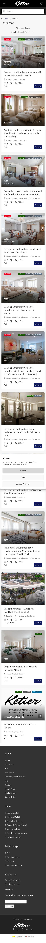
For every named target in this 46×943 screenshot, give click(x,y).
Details (38, 86)
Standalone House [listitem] (13, 857)
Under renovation (35, 97)
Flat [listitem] (8, 853)
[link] (23, 52)
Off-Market (27, 692)
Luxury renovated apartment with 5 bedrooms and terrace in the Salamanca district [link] (22, 432)
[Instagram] (23, 929)
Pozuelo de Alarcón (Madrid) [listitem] (17, 825)
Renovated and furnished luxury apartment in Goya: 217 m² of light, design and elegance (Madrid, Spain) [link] (22, 551)
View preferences (23, 484)
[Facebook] (13, 929)
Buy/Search (9, 765)
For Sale (21, 39)
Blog (6, 781)
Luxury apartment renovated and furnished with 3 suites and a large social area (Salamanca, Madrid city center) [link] (22, 371)
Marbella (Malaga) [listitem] (13, 829)
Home (6, 18)
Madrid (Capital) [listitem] (13, 813)
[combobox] (26, 32)
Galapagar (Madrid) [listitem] (14, 837)
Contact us (9, 889)
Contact (8, 785)
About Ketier (9, 773)
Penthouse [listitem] (10, 861)
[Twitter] (18, 929)
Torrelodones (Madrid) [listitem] (14, 821)
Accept (23, 470)
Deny (23, 477)
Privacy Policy (10, 789)
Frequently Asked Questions (15, 777)
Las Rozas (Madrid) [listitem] (13, 817)
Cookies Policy (10, 797)
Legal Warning (10, 793)
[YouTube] (27, 929)
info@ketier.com (14, 884)
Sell (6, 769)
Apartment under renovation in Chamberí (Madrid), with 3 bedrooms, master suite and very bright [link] (22, 133)
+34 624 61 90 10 (14, 880)
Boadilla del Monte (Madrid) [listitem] (17, 833)
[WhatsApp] (32, 929)
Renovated (38, 39)
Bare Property (37, 692)
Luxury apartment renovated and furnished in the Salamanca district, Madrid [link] (20, 310)
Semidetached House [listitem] (14, 865)
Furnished (29, 39)
